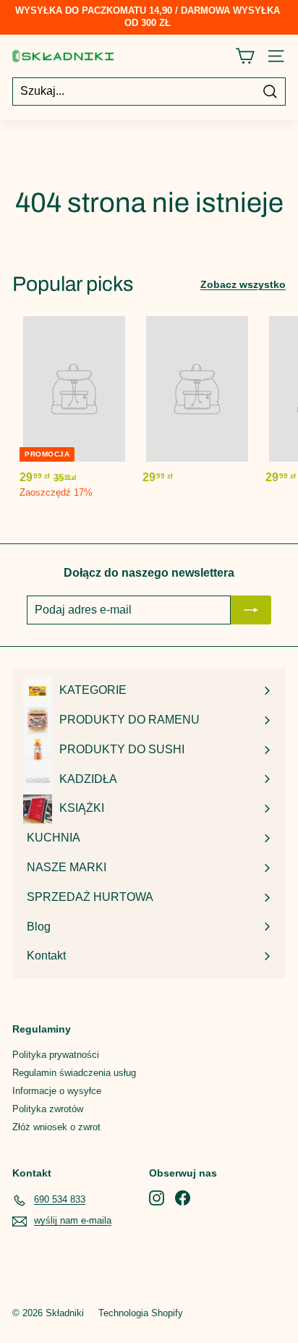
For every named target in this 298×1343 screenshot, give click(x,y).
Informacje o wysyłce (56, 1090)
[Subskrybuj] (251, 610)
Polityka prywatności (55, 1054)
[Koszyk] (245, 56)
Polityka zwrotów (47, 1108)
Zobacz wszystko (243, 284)
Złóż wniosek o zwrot (56, 1127)
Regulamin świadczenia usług (74, 1072)
